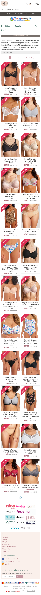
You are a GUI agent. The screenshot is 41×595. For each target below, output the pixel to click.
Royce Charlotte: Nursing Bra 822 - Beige (30, 161)
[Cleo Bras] (10, 506)
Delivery (4, 539)
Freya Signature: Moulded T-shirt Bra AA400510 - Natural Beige (10, 305)
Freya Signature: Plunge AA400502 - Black (11, 90)
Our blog (7, 564)
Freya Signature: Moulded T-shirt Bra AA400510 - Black (30, 379)
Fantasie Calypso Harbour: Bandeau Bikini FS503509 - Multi (11, 343)
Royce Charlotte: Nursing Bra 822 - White (30, 452)
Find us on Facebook (11, 559)
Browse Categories (12, 9)
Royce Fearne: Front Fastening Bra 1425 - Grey (30, 125)
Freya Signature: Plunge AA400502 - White (11, 125)
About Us (5, 537)
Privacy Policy (6, 549)
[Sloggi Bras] (15, 528)
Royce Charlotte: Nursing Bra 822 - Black (10, 161)
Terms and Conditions (9, 546)
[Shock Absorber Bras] (31, 522)
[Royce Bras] (10, 522)
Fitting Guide (6, 542)
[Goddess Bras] (10, 517)
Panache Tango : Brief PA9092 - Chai (30, 231)
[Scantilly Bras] (20, 522)
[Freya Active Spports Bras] (31, 512)
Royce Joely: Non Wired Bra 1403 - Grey (30, 486)
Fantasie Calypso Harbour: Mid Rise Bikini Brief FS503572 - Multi (10, 268)
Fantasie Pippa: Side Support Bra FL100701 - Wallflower (30, 196)
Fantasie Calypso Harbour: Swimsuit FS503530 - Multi (30, 342)
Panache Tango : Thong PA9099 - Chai (11, 451)
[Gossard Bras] (20, 517)
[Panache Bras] (31, 517)
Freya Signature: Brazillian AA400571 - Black (11, 379)
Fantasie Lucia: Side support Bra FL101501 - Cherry (10, 487)
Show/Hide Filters (7, 53)
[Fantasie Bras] (10, 512)
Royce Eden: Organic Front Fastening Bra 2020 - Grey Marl (10, 414)
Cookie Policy (6, 551)
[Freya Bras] (20, 511)
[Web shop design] (13, 591)
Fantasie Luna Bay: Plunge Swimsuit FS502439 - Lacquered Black (30, 415)
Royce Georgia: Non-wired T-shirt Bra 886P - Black (30, 267)
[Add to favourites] (18, 64)
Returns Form (6, 544)
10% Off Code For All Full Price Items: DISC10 (20, 14)
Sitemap (31, 586)
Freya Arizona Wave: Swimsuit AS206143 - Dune (10, 232)
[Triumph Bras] (25, 528)
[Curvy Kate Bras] (20, 506)
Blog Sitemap (24, 588)
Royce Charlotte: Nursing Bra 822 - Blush (10, 196)
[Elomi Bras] (31, 506)
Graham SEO (31, 591)
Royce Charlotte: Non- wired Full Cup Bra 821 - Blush (30, 304)
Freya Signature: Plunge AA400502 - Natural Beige (30, 90)
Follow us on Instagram (12, 561)
